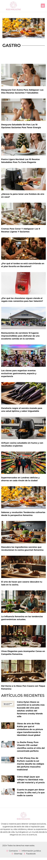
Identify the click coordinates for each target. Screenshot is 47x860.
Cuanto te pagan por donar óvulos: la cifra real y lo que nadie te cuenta (31, 793)
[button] (43, 6)
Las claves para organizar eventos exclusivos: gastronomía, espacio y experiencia (18, 373)
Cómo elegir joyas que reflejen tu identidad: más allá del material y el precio (31, 780)
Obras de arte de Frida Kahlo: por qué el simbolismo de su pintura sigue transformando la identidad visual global (30, 729)
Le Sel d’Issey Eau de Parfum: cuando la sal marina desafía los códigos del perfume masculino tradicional (30, 764)
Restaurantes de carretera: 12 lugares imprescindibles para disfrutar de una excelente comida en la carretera (20, 336)
